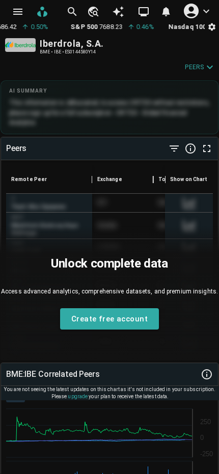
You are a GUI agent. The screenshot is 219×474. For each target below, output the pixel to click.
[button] (93, 11)
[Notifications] (166, 12)
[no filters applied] (174, 148)
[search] (72, 12)
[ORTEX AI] (118, 12)
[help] (190, 148)
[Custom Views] (143, 12)
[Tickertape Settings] (211, 26)
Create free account (109, 318)
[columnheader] (49, 179)
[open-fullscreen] (207, 148)
